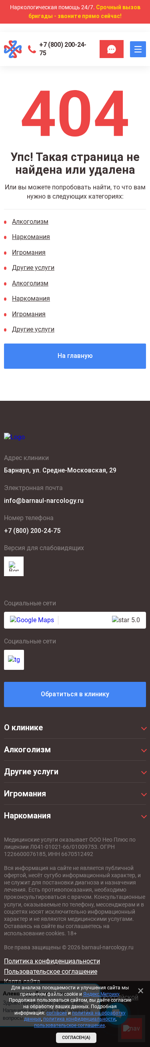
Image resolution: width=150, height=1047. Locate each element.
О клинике (23, 727)
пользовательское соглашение (69, 1025)
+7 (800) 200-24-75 (62, 49)
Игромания (29, 252)
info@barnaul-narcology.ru (44, 500)
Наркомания (31, 237)
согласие (56, 1013)
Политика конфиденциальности (52, 961)
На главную (75, 356)
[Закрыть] (140, 990)
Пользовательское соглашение (50, 971)
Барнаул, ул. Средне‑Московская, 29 (60, 470)
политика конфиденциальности (79, 1019)
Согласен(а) (76, 1037)
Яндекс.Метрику (101, 994)
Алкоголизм (30, 221)
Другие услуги (33, 267)
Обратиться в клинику (75, 694)
